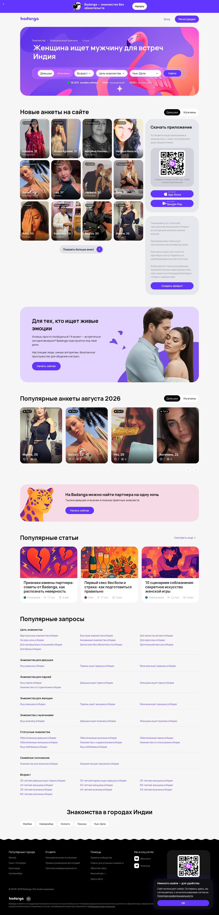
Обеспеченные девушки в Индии (38, 738)
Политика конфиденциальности (61, 868)
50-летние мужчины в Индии (156, 789)
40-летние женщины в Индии (36, 785)
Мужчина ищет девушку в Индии (158, 666)
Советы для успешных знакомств (107, 863)
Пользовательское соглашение (61, 857)
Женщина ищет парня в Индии (157, 682)
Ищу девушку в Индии (32, 666)
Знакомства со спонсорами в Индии (160, 742)
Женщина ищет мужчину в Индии (158, 721)
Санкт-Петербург (17, 863)
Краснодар (14, 868)
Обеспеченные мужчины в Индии (98, 738)
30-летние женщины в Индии (156, 780)
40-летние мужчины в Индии (96, 789)
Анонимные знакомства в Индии (98, 640)
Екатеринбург (16, 873)
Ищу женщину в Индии (32, 704)
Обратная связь (98, 868)
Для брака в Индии (30, 649)
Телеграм (145, 865)
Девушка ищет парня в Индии (96, 682)
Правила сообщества (101, 857)
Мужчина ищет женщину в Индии (158, 704)
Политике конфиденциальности (175, 896)
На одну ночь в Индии (32, 640)
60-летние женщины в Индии (156, 785)
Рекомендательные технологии (101, 906)
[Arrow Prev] (188, 469)
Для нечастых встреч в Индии (156, 635)
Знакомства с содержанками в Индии (101, 742)
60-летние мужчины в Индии (36, 794)
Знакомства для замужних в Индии (99, 763)
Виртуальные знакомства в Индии (39, 635)
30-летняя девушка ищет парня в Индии (42, 780)
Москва (12, 857)
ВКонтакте (145, 858)
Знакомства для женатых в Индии (39, 763)
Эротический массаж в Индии (156, 644)
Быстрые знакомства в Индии (96, 635)
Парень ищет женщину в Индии (97, 704)
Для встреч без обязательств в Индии (101, 644)
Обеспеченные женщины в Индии (39, 742)
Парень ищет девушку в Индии (97, 666)
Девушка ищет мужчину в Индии (98, 721)
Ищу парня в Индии (31, 682)
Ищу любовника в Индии (93, 746)
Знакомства (38, 40)
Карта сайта (97, 879)
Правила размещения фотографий (63, 863)
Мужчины (63, 73)
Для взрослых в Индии (152, 640)
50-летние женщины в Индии (96, 785)
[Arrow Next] (196, 469)
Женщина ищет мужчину (64, 40)
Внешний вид (97, 873)
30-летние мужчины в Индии (36, 789)
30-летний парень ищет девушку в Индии (103, 780)
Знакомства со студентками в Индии (40, 687)
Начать (139, 6)
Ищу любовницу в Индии (33, 746)
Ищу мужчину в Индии (32, 721)
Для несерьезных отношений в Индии (41, 644)
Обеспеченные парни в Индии (156, 738)
